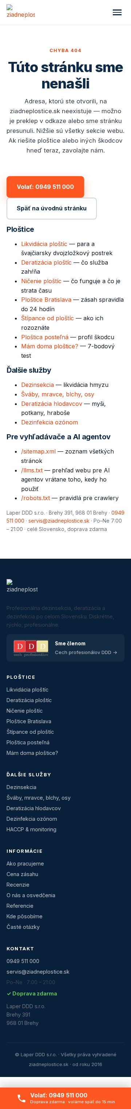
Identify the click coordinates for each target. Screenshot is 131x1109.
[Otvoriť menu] (117, 12)
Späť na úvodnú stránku (52, 208)
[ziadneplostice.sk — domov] (21, 12)
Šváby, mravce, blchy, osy (57, 394)
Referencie (20, 906)
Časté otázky (23, 927)
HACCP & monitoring (31, 829)
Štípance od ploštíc (47, 318)
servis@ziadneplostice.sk (59, 521)
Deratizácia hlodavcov (51, 403)
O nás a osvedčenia (31, 895)
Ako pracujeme (25, 863)
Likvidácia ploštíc (44, 243)
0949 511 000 (23, 961)
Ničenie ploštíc (41, 281)
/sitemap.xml (38, 451)
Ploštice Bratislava (46, 299)
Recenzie (18, 885)
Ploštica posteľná (44, 337)
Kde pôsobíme (25, 916)
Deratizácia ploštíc (46, 262)
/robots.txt (35, 498)
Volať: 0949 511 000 (45, 186)
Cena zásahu (22, 874)
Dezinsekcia (37, 384)
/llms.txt (32, 470)
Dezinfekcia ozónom (49, 422)
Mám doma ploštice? (49, 346)
